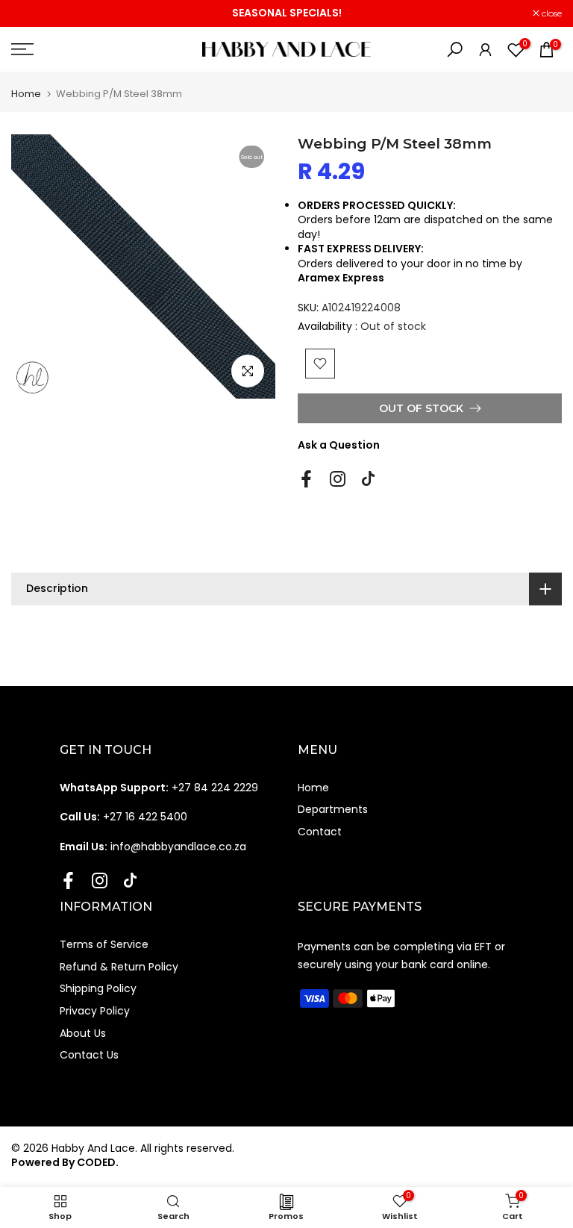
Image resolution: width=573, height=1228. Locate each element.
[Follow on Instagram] (337, 479)
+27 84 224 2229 (159, 787)
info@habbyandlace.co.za (153, 846)
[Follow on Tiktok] (368, 479)
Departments (333, 809)
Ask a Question (339, 444)
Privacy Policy (95, 1010)
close (29, 13)
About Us (83, 1033)
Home (26, 94)
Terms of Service (104, 944)
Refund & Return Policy (119, 966)
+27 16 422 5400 (123, 816)
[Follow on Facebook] (306, 479)
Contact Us (89, 1054)
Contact (320, 831)
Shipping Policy (98, 988)
